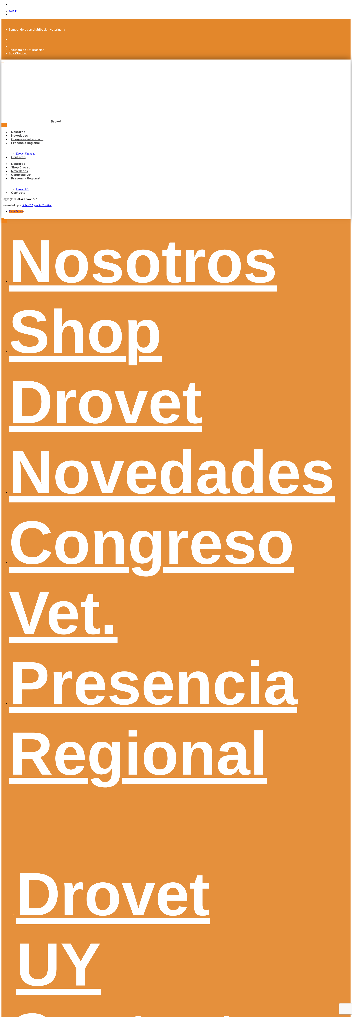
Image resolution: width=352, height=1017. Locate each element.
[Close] (4, 125)
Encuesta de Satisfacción (26, 50)
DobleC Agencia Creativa (37, 205)
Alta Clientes (18, 53)
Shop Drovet (16, 211)
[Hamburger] (2, 218)
